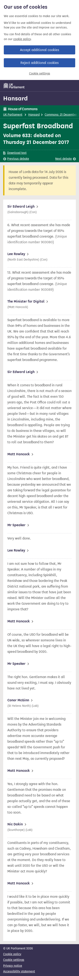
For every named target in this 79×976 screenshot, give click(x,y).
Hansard (15, 98)
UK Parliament (12, 114)
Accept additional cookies (39, 50)
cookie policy (22, 39)
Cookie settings (39, 73)
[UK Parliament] (14, 85)
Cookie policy (12, 954)
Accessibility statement (19, 971)
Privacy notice (12, 966)
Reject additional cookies (39, 63)
